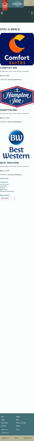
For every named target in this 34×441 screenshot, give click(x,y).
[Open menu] (31, 3)
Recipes (2, 188)
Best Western (9, 162)
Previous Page (4, 178)
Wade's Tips (3, 189)
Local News (3, 186)
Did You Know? (4, 184)
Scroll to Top (28, 431)
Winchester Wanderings (15, 79)
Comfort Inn (8, 67)
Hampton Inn (8, 110)
